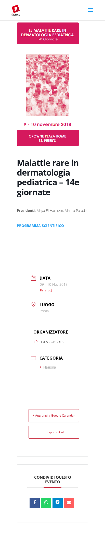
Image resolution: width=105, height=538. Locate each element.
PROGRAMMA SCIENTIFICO (40, 225)
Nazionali (50, 367)
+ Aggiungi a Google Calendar (54, 415)
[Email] (69, 503)
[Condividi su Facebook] (35, 503)
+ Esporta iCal (54, 432)
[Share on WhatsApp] (46, 503)
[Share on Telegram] (57, 503)
